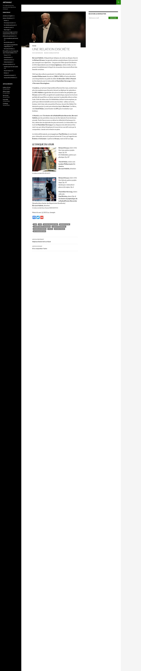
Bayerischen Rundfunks (50, 224)
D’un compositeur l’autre (39, 247)
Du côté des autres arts (9, 25)
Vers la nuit (5, 95)
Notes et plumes (8, 62)
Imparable (5, 99)
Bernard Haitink (64, 224)
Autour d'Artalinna (7, 18)
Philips (50, 229)
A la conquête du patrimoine (11, 38)
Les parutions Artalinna (9, 77)
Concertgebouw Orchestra (42, 226)
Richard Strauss (59, 229)
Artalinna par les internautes (11, 66)
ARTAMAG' (7, 2)
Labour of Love (6, 87)
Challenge (5, 103)
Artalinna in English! (8, 16)
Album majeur (6, 91)
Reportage (6, 29)
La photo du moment (9, 75)
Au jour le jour (7, 70)
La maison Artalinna (8, 64)
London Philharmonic (59, 226)
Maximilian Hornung (40, 229)
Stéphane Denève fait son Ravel (41, 240)
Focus (34, 46)
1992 (40, 224)
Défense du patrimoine (8, 36)
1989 (35, 224)
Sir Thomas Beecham (39, 231)
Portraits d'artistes (8, 48)
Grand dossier (7, 57)
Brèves (5, 20)
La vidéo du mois (8, 27)
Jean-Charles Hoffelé (52, 53)
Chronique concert (8, 22)
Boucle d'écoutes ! (8, 42)
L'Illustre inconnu (8, 59)
